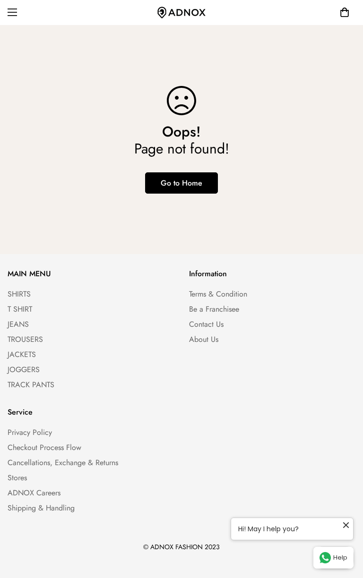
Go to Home (181, 183)
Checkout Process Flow (44, 447)
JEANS (18, 324)
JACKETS (22, 354)
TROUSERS (25, 339)
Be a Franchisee (214, 309)
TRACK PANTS (31, 384)
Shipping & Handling (41, 507)
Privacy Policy (30, 432)
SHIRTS (19, 294)
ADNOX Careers (34, 492)
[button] (344, 12)
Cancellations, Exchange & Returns (63, 462)
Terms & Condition (218, 294)
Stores (17, 477)
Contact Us (206, 324)
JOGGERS (24, 369)
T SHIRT (20, 309)
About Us (203, 339)
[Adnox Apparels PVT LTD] (181, 12)
